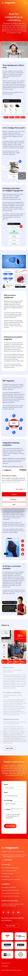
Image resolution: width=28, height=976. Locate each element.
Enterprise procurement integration (10, 879)
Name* (6, 784)
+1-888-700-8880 (7, 860)
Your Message (8, 800)
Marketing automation (7, 873)
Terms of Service (12, 816)
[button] (25, 3)
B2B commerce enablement (8, 887)
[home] (8, 3)
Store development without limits (10, 868)
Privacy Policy (9, 817)
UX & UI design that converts (8, 870)
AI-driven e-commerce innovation (10, 896)
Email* (6, 792)
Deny (14, 504)
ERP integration (5, 876)
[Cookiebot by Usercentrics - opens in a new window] (19, 470)
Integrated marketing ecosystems (10, 890)
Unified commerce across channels (10, 893)
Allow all (14, 494)
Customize (13, 499)
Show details (19, 489)
